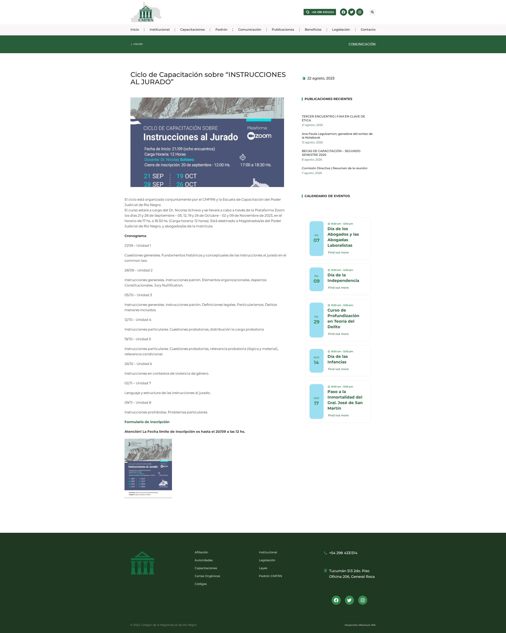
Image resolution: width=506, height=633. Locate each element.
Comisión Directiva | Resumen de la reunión (334, 168)
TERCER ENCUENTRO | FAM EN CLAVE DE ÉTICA (333, 118)
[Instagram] (359, 12)
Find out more (338, 252)
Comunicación (362, 44)
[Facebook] (343, 12)
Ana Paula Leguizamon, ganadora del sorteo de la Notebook (337, 136)
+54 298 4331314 (323, 12)
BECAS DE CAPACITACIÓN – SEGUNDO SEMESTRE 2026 (331, 153)
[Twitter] (351, 12)
